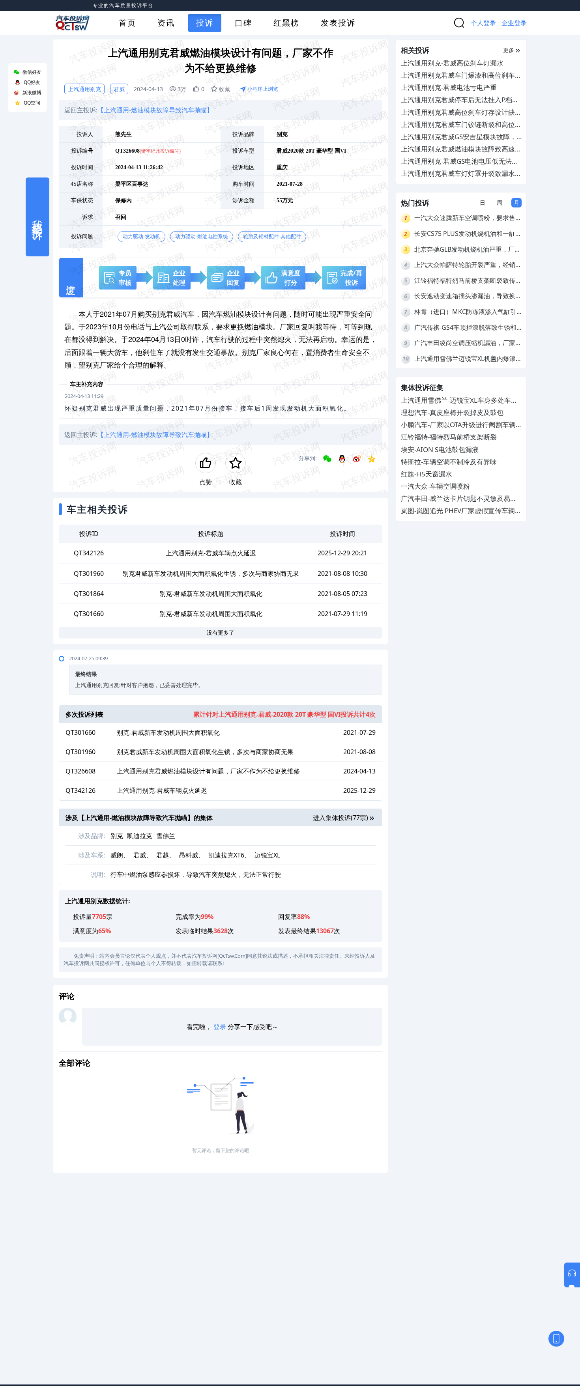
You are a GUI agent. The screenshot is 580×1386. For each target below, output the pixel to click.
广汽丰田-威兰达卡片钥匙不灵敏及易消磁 (459, 499)
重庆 (282, 167)
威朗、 (119, 855)
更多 (508, 50)
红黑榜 (286, 22)
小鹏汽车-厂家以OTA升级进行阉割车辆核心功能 (458, 425)
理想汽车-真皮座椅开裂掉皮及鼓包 (452, 412)
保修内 (123, 201)
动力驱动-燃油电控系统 (201, 236)
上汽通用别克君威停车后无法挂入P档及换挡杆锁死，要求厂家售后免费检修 (460, 100)
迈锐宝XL (267, 855)
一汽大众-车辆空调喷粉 (435, 486)
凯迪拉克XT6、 (229, 855)
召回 (120, 217)
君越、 (165, 855)
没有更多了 (220, 632)
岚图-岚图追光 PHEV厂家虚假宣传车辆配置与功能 (461, 511)
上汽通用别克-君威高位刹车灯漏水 (452, 62)
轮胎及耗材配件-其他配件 (272, 236)
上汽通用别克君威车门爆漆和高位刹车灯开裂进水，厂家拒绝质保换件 (461, 75)
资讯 (166, 22)
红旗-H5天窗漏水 (426, 473)
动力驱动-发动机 (141, 236)
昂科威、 (191, 855)
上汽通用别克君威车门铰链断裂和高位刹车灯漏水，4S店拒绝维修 (461, 125)
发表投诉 (338, 22)
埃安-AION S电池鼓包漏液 (440, 449)
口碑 (243, 22)
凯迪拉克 (139, 835)
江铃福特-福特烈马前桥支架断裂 (449, 437)
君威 (119, 89)
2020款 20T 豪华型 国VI (317, 151)
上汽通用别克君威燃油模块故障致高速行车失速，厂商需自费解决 (461, 149)
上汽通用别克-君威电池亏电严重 (449, 87)
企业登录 (514, 23)
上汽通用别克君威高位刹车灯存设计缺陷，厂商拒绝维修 (458, 113)
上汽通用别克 (84, 89)
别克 (282, 134)
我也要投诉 (37, 217)
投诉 (204, 22)
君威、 (142, 855)
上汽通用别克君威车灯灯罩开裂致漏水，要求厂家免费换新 (461, 174)
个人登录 (483, 23)
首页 (127, 22)
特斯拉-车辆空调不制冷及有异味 (449, 461)
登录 (219, 1026)
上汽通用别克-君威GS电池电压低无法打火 (459, 161)
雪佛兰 (165, 835)
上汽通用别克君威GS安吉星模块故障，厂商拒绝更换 (458, 137)
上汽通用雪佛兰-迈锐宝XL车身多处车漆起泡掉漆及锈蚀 (459, 400)
